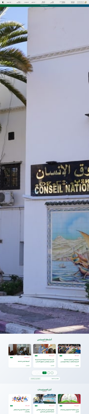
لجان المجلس (52, 2)
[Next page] (48, 372)
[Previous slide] (3, 168)
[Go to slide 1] (45, 330)
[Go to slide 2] (44, 330)
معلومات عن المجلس (62, 2)
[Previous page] (40, 372)
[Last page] (52, 372)
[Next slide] (85, 168)
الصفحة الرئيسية (72, 2)
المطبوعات (26, 2)
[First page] (37, 372)
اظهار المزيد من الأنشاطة (35, 378)
